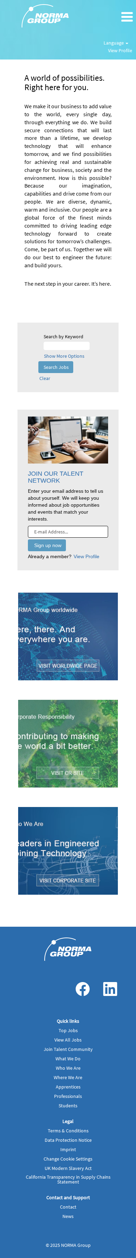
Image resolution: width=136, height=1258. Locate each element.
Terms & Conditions (68, 1130)
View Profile (120, 50)
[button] (113, 17)
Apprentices (68, 1087)
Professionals (68, 1096)
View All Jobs (68, 1040)
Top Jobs (68, 1030)
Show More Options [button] (64, 356)
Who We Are (68, 1068)
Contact (68, 1207)
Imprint (68, 1149)
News (68, 1216)
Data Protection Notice (68, 1140)
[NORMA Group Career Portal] (68, 949)
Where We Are (68, 1077)
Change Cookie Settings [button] (68, 1159)
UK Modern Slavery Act (68, 1168)
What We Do (68, 1058)
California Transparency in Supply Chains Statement (68, 1179)
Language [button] (114, 43)
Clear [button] (44, 378)
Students (68, 1105)
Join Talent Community (68, 1049)
